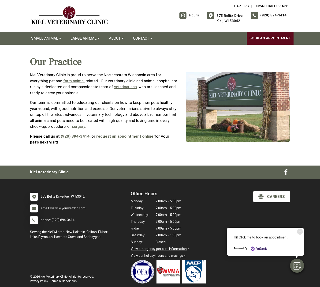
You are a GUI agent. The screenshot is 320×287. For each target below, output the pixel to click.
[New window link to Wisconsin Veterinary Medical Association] (169, 271)
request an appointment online (124, 136)
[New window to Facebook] (286, 173)
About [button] (115, 38)
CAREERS (241, 6)
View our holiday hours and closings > (158, 255)
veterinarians (125, 86)
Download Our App (271, 6)
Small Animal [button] (45, 38)
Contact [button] (141, 38)
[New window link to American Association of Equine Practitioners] (195, 271)
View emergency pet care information (159, 249)
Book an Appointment (270, 38)
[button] (297, 266)
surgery (78, 126)
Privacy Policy (39, 281)
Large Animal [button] (84, 38)
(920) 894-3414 (75, 136)
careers (276, 196)
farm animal (74, 81)
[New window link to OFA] (143, 271)
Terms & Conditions (63, 281)
